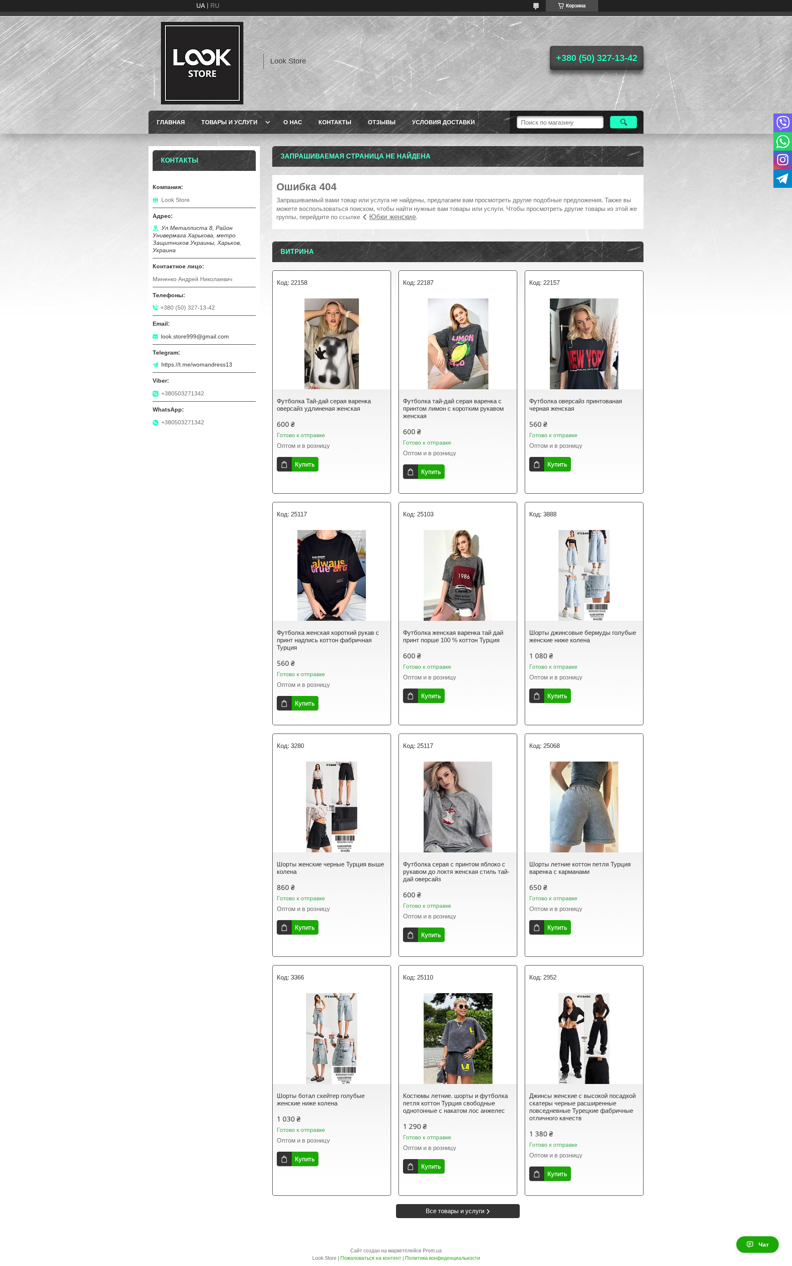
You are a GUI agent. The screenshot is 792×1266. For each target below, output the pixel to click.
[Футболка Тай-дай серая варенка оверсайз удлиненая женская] (332, 343)
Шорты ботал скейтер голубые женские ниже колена (321, 1099)
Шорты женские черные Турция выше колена (330, 868)
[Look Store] (202, 61)
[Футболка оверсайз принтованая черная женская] (584, 343)
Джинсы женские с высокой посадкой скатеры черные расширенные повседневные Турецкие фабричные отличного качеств (582, 1107)
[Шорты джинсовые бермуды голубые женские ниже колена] (584, 575)
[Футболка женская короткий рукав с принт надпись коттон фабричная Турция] (332, 575)
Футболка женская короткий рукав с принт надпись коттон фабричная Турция (328, 640)
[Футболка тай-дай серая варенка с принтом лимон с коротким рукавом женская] (458, 343)
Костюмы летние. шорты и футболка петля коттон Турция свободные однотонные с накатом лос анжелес (455, 1103)
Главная (171, 122)
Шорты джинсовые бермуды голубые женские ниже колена (582, 636)
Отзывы (382, 122)
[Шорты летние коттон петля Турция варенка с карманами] (584, 807)
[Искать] (623, 122)
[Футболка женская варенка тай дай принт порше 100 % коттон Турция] (458, 575)
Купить (305, 464)
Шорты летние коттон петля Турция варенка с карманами (580, 868)
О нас (292, 122)
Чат (764, 1244)
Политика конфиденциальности (442, 1258)
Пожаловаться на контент (370, 1258)
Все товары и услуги (455, 1210)
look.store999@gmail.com (195, 336)
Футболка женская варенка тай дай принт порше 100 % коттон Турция (453, 636)
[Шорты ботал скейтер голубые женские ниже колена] (332, 1038)
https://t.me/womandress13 (196, 364)
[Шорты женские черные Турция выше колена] (332, 807)
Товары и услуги (229, 122)
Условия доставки (443, 122)
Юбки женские (392, 217)
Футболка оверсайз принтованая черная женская (575, 405)
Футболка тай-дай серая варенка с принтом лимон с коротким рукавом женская (453, 408)
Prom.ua (432, 1251)
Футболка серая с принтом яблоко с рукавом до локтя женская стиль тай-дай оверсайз (456, 872)
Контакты (334, 122)
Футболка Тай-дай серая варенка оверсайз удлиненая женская (324, 405)
